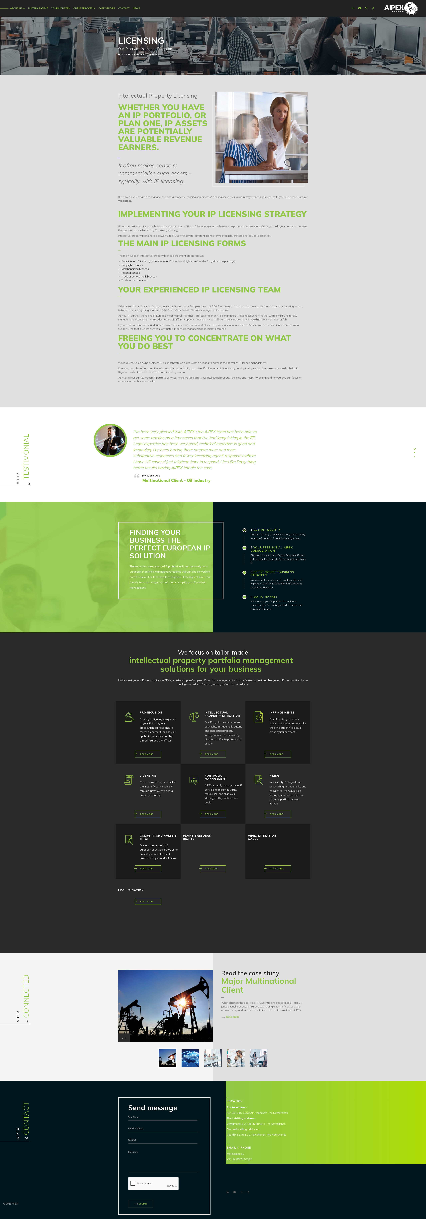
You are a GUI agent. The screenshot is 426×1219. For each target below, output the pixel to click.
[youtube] (359, 8)
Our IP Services (83, 8)
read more (232, 1017)
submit (143, 1204)
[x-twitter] (366, 8)
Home (121, 54)
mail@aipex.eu (235, 1153)
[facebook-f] (373, 8)
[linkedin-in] (353, 8)
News (136, 8)
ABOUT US (16, 8)
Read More (146, 754)
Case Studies (107, 8)
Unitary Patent (38, 8)
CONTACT (124, 8)
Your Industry (60, 8)
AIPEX (401, 8)
